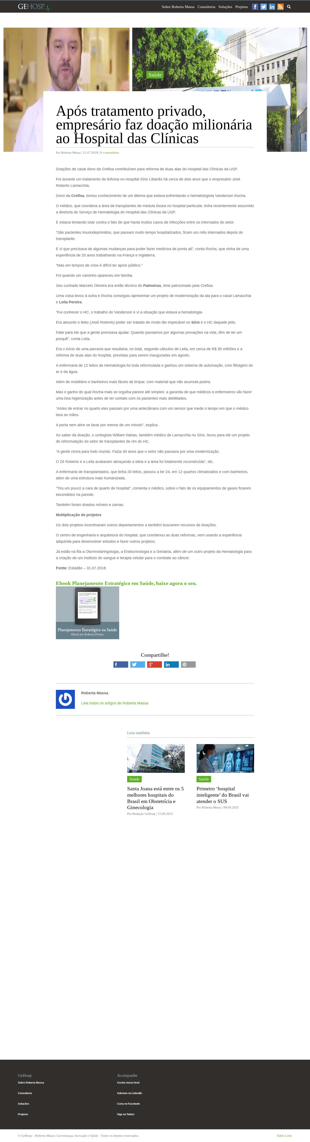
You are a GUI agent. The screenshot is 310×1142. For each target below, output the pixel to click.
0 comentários (109, 152)
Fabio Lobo (284, 1135)
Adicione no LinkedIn (129, 1093)
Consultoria (206, 7)
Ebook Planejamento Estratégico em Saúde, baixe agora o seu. (126, 583)
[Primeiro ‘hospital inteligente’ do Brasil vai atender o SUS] (225, 758)
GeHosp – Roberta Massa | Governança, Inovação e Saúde (34, 8)
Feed (280, 7)
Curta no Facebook (128, 1103)
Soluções (225, 7)
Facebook (255, 7)
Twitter (263, 7)
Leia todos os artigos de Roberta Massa (114, 703)
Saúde (155, 74)
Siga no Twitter (126, 1114)
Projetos (241, 7)
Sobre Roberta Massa (178, 7)
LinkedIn (272, 7)
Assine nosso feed (128, 1082)
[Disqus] (155, 882)
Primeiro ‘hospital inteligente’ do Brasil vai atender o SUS (223, 795)
